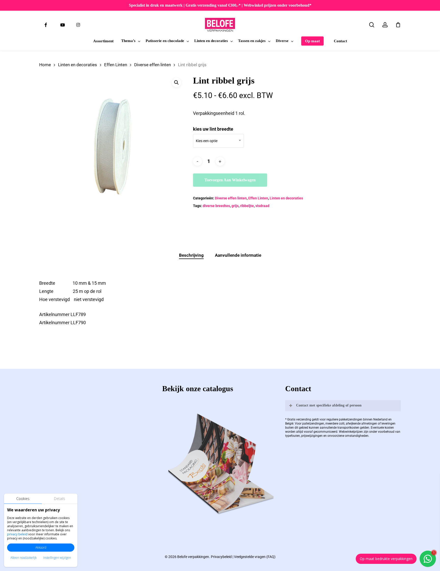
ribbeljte (247, 206)
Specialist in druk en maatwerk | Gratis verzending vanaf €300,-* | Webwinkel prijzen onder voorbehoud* (220, 5)
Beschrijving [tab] (191, 255)
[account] (385, 25)
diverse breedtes (216, 206)
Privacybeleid (221, 557)
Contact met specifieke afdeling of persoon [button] (329, 405)
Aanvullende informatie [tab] (238, 255)
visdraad (262, 206)
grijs (235, 206)
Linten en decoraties (77, 64)
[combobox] (218, 141)
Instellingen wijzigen (57, 557)
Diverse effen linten (152, 64)
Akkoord (40, 547)
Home (45, 64)
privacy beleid (17, 534)
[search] (372, 25)
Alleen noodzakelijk (23, 557)
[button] (176, 82)
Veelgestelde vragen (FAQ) (255, 557)
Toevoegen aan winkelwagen (230, 180)
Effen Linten (115, 64)
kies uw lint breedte (213, 129)
